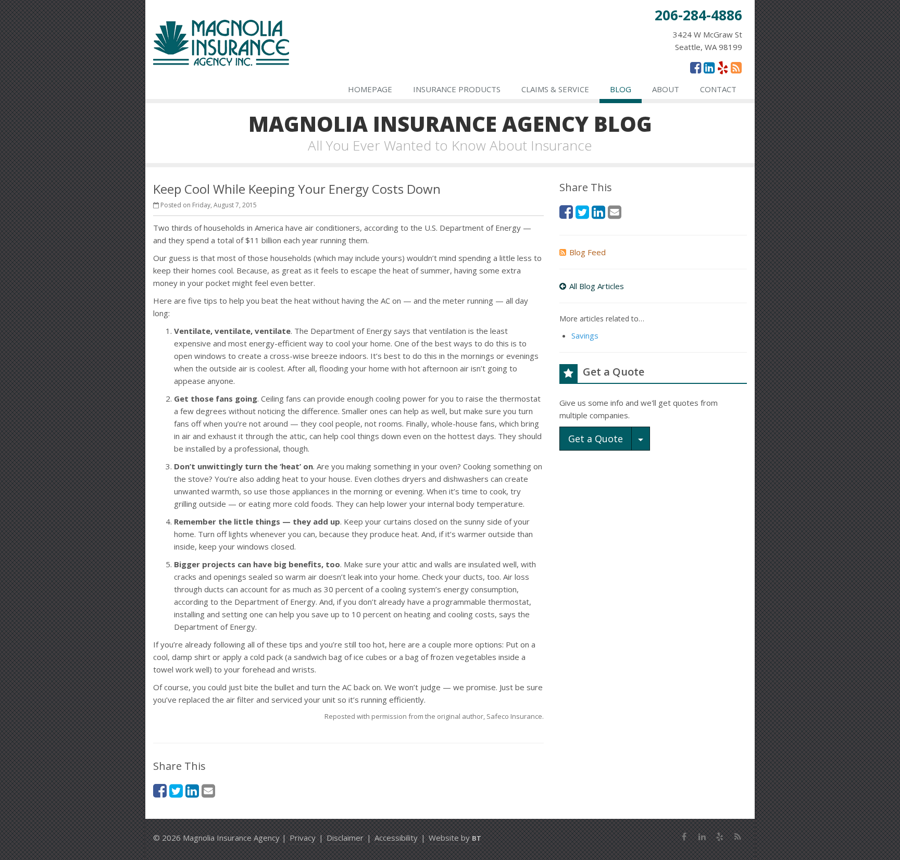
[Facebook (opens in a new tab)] (695, 67)
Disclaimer (345, 837)
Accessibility (396, 837)
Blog (620, 89)
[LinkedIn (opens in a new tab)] (709, 67)
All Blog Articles (596, 286)
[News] (736, 67)
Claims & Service (555, 89)
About (665, 89)
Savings (584, 335)
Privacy (303, 837)
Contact (718, 89)
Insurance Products (457, 89)
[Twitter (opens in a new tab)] (176, 790)
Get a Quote (595, 438)
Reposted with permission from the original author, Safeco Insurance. (434, 716)
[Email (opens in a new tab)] (208, 790)
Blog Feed (587, 252)
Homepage (370, 89)
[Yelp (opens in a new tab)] (722, 67)
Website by (455, 837)
